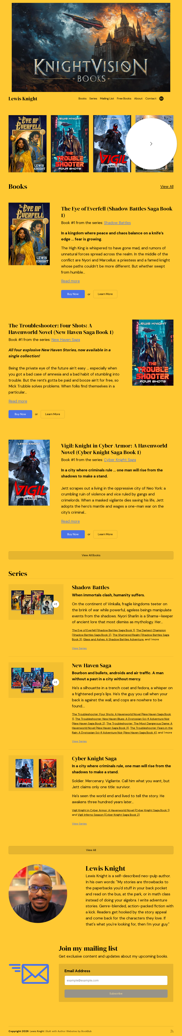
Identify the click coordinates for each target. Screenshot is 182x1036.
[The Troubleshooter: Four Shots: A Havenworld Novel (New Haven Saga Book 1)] (70, 143)
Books (83, 98)
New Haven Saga (65, 339)
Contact (150, 98)
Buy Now (73, 294)
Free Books (124, 98)
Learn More (105, 294)
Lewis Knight (23, 98)
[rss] (172, 1031)
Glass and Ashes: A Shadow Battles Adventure (113, 639)
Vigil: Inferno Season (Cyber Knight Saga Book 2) (109, 815)
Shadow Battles (117, 222)
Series (93, 98)
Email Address (77, 970)
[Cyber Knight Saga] (36, 773)
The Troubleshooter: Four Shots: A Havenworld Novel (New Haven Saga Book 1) (61, 329)
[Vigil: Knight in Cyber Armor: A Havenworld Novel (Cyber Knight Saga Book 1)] (112, 143)
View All (166, 186)
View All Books (91, 555)
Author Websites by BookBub (75, 1031)
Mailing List (107, 98)
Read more (70, 281)
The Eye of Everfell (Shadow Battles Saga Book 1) (117, 212)
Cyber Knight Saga (120, 459)
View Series (79, 648)
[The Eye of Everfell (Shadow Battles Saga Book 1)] (28, 143)
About (138, 98)
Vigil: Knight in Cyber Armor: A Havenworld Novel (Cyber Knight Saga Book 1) (114, 449)
